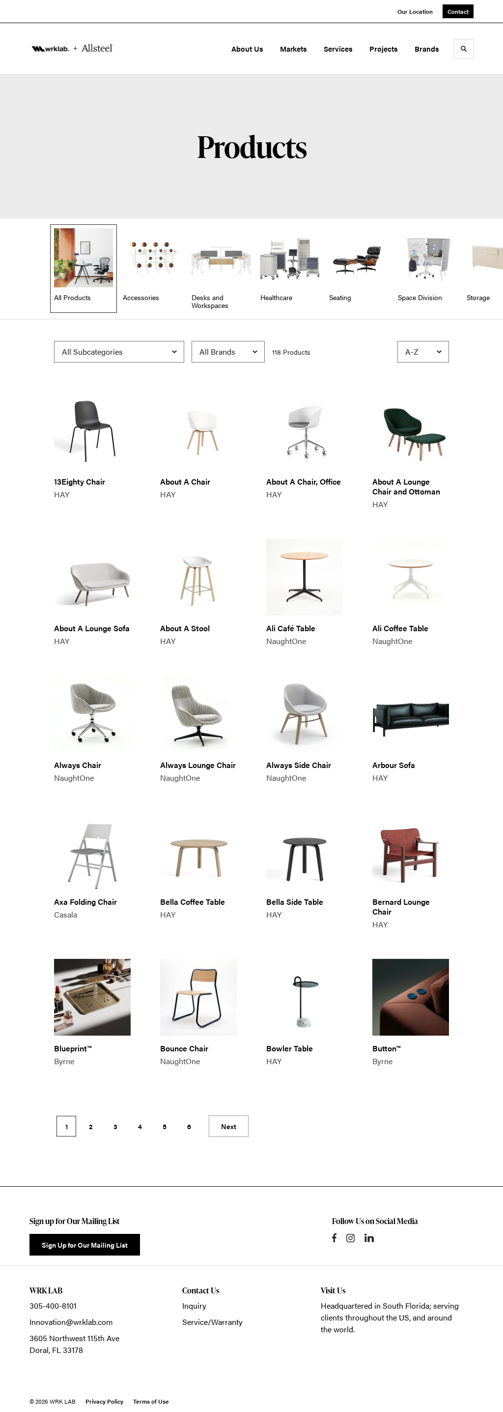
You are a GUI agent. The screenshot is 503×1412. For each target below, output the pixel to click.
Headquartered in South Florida (375, 1305)
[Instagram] (350, 1238)
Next (228, 1126)
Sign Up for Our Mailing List (85, 1245)
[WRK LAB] (72, 49)
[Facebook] (334, 1237)
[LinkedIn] (369, 1237)
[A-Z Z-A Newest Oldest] (423, 352)
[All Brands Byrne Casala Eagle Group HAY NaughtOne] (228, 352)
